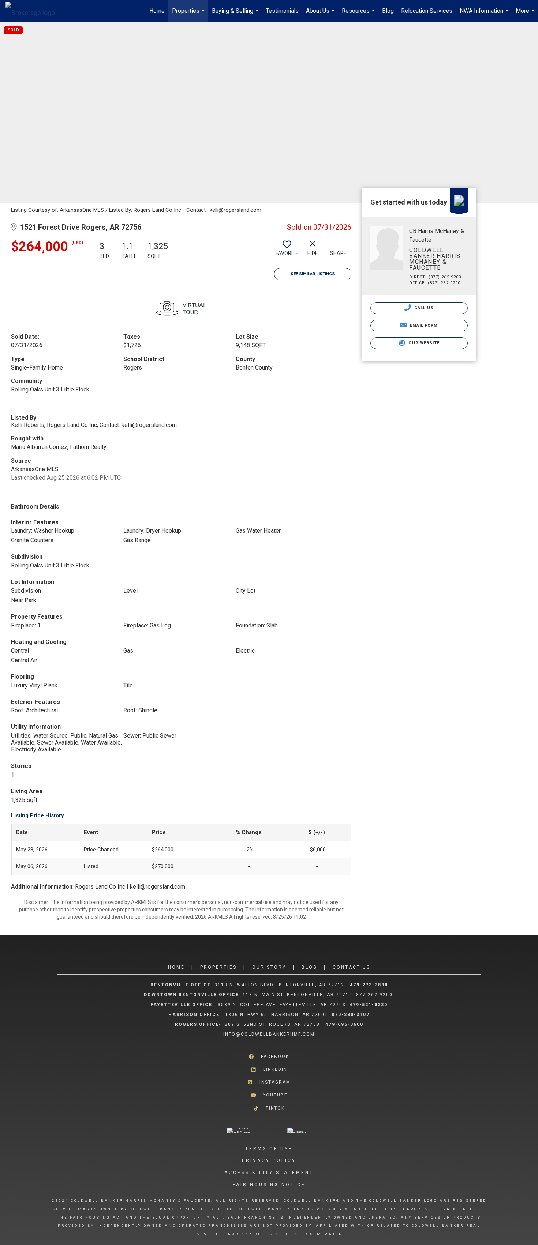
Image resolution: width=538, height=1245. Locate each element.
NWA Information (485, 14)
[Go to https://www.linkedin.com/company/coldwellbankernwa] (269, 1069)
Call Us (423, 307)
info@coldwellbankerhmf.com (269, 1034)
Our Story (269, 967)
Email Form (423, 325)
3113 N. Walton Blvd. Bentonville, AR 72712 (279, 984)
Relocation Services (426, 10)
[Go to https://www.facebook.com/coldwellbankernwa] (269, 1057)
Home (157, 10)
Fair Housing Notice (269, 1184)
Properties (189, 14)
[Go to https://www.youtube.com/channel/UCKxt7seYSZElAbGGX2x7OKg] (269, 1095)
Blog (388, 10)
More (526, 14)
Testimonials (282, 10)
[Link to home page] (33, 11)
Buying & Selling (236, 14)
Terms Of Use (269, 1148)
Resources (359, 14)
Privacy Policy (269, 1160)
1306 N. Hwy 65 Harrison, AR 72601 (276, 1014)
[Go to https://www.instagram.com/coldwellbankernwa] (269, 1082)
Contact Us (351, 967)
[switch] (287, 251)
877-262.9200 (375, 994)
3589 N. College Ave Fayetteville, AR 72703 (282, 1004)
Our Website (423, 343)
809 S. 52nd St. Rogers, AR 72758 (273, 1024)
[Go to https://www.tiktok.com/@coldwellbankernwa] (269, 1108)
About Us (321, 14)
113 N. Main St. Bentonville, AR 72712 (297, 994)
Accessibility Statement (269, 1172)
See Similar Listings (313, 273)
